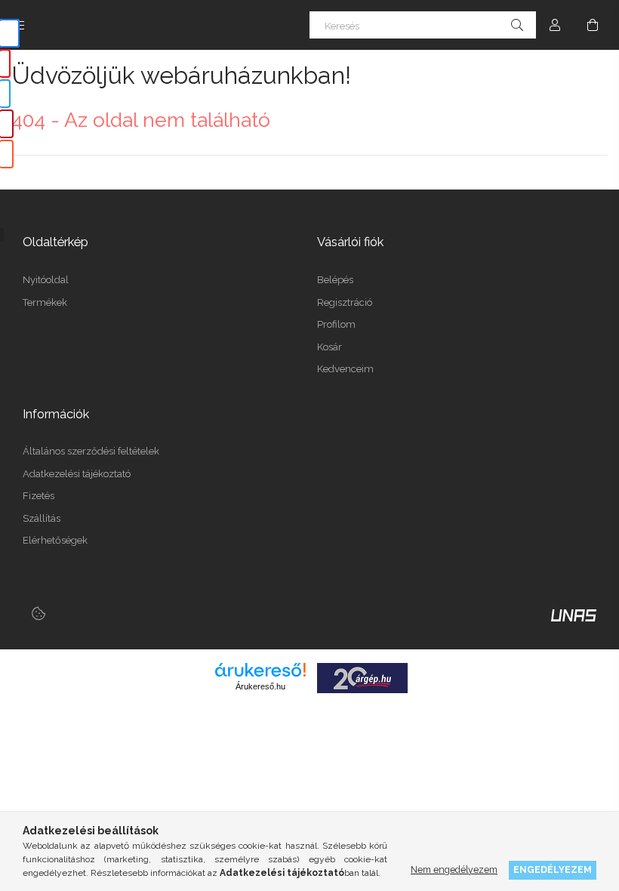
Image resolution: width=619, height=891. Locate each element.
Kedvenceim (345, 369)
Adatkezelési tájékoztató (77, 473)
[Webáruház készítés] (573, 615)
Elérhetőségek (55, 540)
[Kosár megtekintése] (592, 25)
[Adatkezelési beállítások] (38, 614)
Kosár (329, 347)
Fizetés (38, 495)
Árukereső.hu (260, 686)
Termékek (45, 302)
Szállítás (41, 518)
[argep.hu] (362, 677)
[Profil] (555, 25)
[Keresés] (517, 25)
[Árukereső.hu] (260, 670)
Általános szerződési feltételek (91, 451)
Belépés (335, 279)
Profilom (336, 324)
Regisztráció (344, 302)
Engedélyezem (552, 869)
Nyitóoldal (46, 279)
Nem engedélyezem (454, 869)
